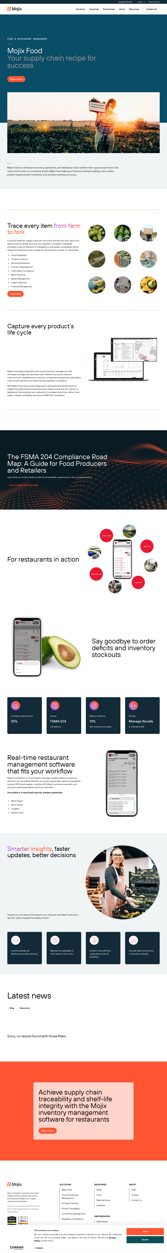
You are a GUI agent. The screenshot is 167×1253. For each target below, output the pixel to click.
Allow (145, 1231)
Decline (145, 1239)
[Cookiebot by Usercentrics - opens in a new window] (16, 1248)
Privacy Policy (22, 1209)
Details (39, 1248)
